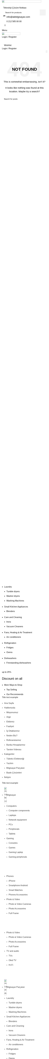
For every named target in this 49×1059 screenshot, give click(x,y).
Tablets (12, 834)
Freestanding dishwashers (18, 663)
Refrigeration (10, 643)
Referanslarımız (13, 740)
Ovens (9, 652)
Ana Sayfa (9, 703)
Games (12, 848)
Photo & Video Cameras (20, 904)
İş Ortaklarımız (13, 731)
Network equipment (18, 820)
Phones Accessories (18, 895)
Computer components (19, 810)
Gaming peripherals (18, 857)
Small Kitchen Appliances (16, 607)
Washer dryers (13, 596)
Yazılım (9, 763)
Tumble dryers (13, 591)
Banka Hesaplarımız (15, 745)
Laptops (12, 815)
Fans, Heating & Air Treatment (18, 632)
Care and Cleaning (13, 617)
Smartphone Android (18, 885)
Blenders (10, 611)
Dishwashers (10, 658)
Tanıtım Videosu (13, 749)
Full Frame (14, 913)
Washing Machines (15, 601)
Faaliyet (10, 726)
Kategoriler (9, 754)
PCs (11, 824)
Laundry (8, 587)
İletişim (7, 777)
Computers (11, 806)
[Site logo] (21, 3)
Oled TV (12, 960)
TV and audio (12, 951)
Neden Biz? (11, 735)
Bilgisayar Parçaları (15, 768)
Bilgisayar (11, 795)
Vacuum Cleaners (14, 626)
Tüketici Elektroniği (15, 759)
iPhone (12, 881)
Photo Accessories (17, 908)
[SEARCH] (43, 12)
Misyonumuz (12, 712)
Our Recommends (14, 694)
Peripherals (14, 829)
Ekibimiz (10, 722)
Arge (8, 717)
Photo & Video (13, 899)
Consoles (13, 843)
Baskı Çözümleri (14, 773)
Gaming (10, 838)
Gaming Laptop (16, 852)
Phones (10, 876)
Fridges (9, 647)
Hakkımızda (9, 708)
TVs (10, 956)
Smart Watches (16, 890)
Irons (8, 622)
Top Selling (11, 690)
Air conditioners (13, 637)
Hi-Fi (11, 965)
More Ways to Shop (13, 685)
